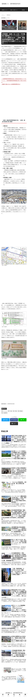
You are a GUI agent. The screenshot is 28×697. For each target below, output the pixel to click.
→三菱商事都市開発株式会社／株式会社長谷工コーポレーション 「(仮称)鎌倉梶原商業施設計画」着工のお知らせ (13, 80)
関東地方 (4, 408)
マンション (5, 411)
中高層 (15, 411)
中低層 (10, 411)
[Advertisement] (14, 101)
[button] (24, 25)
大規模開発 (5, 412)
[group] (9, 24)
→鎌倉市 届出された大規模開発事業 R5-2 (10, 84)
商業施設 (21, 411)
